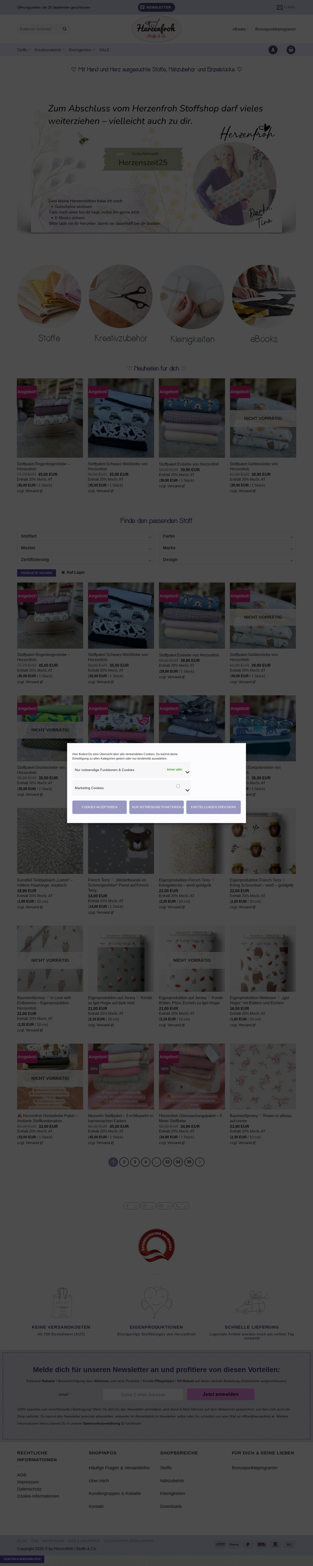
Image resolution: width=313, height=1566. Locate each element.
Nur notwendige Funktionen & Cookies (158, 807)
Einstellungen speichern (213, 807)
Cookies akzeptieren (99, 807)
